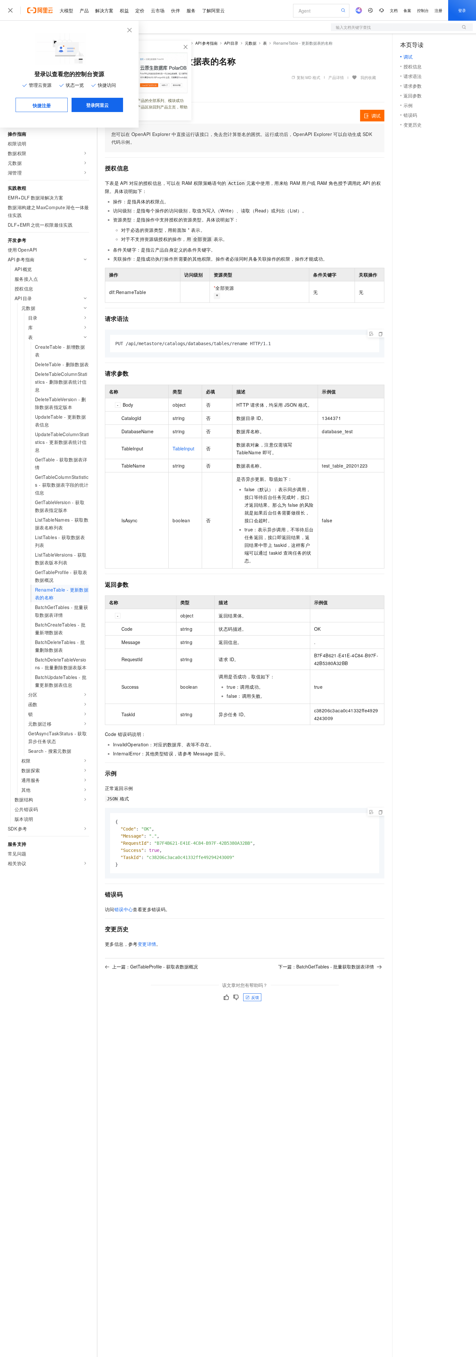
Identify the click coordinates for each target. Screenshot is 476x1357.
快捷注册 (42, 105)
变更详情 (147, 944)
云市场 (157, 10)
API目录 (231, 43)
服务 (191, 10)
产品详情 (336, 77)
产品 (84, 10)
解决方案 (104, 10)
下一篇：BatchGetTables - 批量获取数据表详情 (326, 966)
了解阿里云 (213, 10)
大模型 (66, 10)
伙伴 (175, 10)
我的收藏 (368, 77)
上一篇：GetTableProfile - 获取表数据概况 (155, 966)
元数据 (250, 43)
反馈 (255, 997)
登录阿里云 (97, 105)
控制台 (423, 10)
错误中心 (123, 909)
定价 (139, 10)
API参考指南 (206, 43)
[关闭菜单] (10, 10)
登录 (462, 10)
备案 (407, 10)
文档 (394, 10)
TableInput (183, 448)
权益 (124, 10)
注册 (438, 10)
